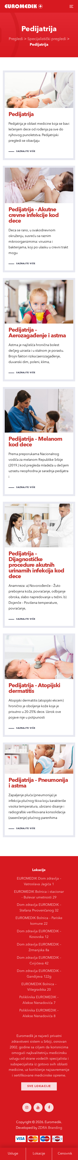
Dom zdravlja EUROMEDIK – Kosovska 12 (39, 934)
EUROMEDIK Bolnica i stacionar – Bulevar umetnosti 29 (39, 894)
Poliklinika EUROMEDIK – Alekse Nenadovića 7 (38, 1000)
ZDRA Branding (50, 1128)
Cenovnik (65, 1153)
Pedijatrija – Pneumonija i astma (39, 789)
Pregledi (16, 39)
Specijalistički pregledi (46, 39)
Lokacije (39, 1153)
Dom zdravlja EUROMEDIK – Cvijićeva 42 (39, 960)
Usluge (13, 1153)
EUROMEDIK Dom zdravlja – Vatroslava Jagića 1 (39, 881)
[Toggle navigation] (61, 6)
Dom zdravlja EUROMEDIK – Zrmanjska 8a (39, 947)
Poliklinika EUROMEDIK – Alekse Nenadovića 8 (38, 1013)
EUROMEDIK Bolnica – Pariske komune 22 (39, 920)
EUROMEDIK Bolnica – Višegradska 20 (38, 987)
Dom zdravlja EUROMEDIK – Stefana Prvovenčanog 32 (39, 907)
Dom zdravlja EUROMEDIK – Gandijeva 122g (39, 973)
